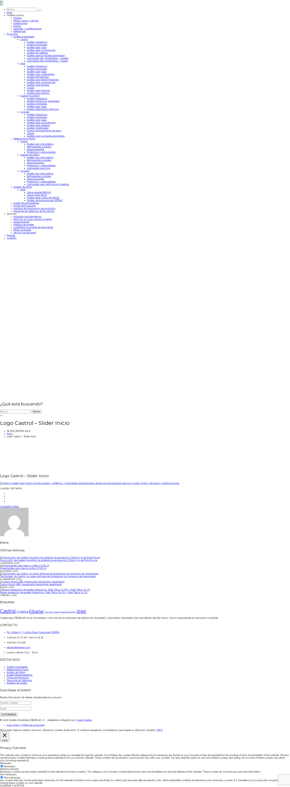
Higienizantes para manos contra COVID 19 (23, 568)
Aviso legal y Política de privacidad (25, 725)
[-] (2, 1)
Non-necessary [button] (8, 774)
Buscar (36, 411)
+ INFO (159, 730)
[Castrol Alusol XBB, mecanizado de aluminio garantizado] (32, 581)
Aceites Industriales (17, 667)
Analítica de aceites (17, 683)
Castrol (8, 611)
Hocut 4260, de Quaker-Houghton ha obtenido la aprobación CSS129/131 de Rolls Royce (48, 560)
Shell (81, 611)
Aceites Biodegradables (20, 675)
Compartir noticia (9, 506)
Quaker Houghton (68, 612)
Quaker (57, 612)
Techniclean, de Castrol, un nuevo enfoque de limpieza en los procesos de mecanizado (48, 576)
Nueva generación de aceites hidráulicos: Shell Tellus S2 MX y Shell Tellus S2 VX (43, 592)
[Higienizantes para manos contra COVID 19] (24, 565)
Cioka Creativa (84, 720)
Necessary (9, 766)
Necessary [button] (5, 763)
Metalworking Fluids (18, 669)
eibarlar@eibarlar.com (18, 647)
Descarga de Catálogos (19, 680)
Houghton (48, 612)
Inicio (9, 433)
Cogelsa (22, 611)
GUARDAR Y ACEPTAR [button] (12, 785)
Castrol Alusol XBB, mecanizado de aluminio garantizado (31, 584)
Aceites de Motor (16, 672)
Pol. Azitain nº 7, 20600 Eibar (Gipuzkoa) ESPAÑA (33, 632)
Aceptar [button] (151, 730)
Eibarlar (36, 611)
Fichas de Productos (18, 677)
